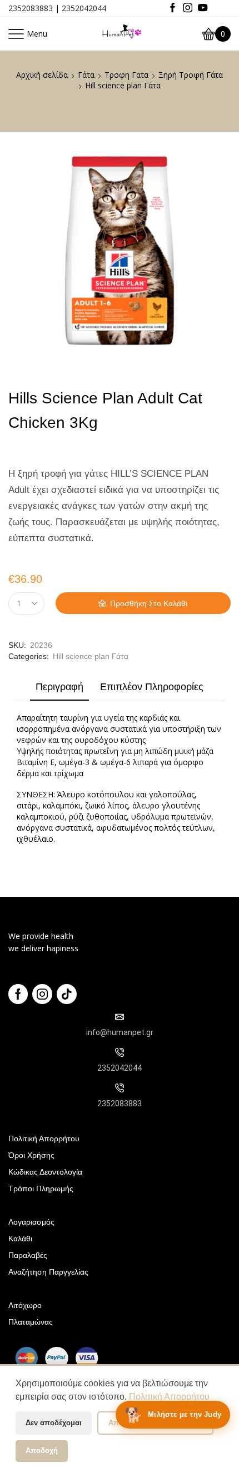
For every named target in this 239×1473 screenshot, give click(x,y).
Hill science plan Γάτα (123, 85)
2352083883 (30, 8)
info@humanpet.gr (119, 1032)
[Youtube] (202, 8)
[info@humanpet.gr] (119, 1016)
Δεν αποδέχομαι (54, 1423)
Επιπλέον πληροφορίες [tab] (151, 686)
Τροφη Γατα (126, 74)
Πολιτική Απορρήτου (169, 1396)
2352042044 (84, 8)
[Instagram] (187, 8)
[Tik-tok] (67, 994)
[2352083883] (119, 1087)
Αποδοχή (42, 1450)
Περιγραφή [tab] (59, 686)
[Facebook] (172, 8)
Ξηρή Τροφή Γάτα (190, 74)
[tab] (59, 689)
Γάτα (86, 74)
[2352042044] (119, 1052)
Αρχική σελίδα (42, 74)
